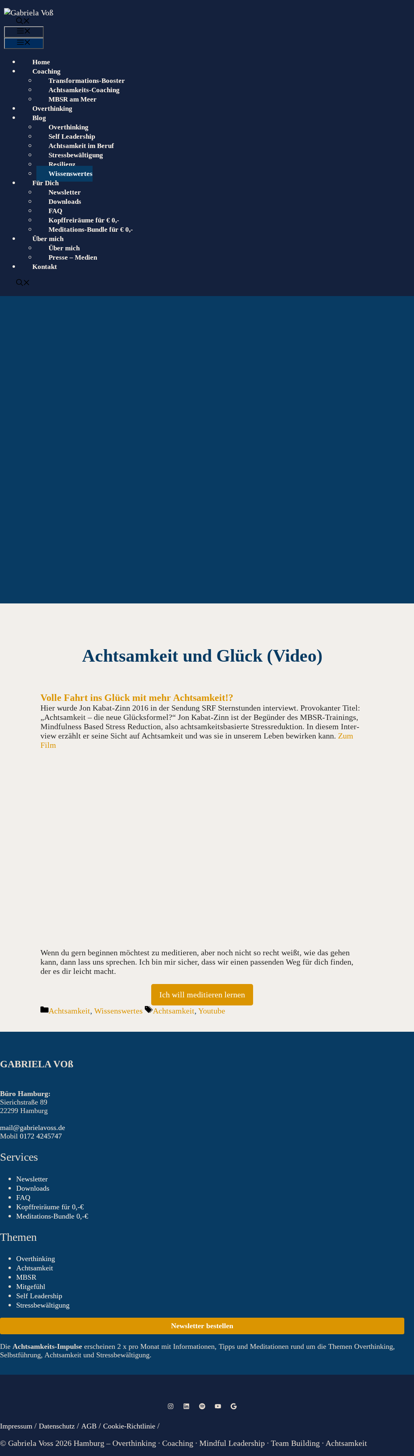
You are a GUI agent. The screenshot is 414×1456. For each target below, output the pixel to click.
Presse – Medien (73, 257)
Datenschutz (57, 1426)
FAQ (55, 211)
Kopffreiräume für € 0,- (84, 220)
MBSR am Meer (73, 99)
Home (41, 62)
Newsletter (65, 192)
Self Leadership (72, 136)
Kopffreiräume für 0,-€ (50, 1207)
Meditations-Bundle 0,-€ (52, 1216)
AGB (90, 1426)
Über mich (64, 248)
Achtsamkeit (69, 1010)
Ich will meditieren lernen (202, 994)
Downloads (65, 201)
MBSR (26, 1277)
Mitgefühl (30, 1286)
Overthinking (52, 108)
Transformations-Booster (87, 81)
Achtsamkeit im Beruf (81, 146)
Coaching (46, 71)
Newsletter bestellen (202, 1326)
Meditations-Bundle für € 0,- (91, 229)
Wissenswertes (71, 174)
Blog (39, 118)
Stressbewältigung (76, 155)
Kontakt (44, 267)
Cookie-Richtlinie (129, 1426)
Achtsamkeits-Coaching (84, 90)
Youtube (211, 1010)
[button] (201, 21)
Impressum (16, 1426)
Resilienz (62, 164)
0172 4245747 (41, 1136)
